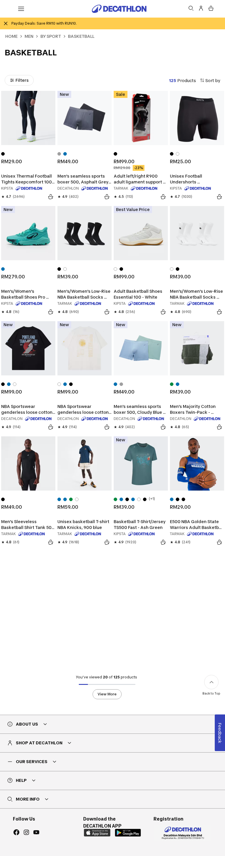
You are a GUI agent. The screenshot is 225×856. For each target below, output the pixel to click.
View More (107, 694)
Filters (22, 80)
